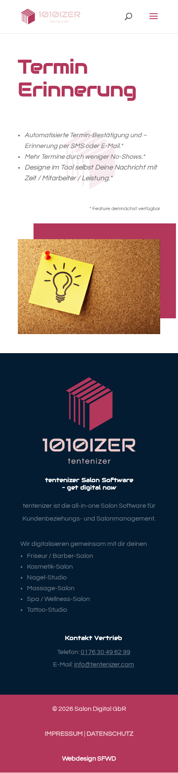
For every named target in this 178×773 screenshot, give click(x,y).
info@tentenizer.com (104, 664)
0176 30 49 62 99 (105, 652)
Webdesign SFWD (89, 758)
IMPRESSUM (64, 733)
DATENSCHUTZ (110, 733)
